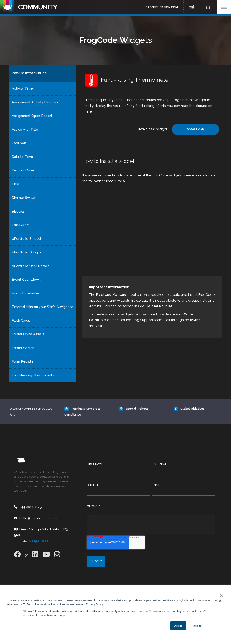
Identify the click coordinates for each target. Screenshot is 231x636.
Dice (15, 184)
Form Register (23, 361)
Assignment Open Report (32, 116)
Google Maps (38, 541)
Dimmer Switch (24, 198)
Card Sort (19, 143)
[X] (26, 554)
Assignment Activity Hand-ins (35, 102)
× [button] (220, 594)
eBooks (18, 211)
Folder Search (23, 348)
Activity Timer (23, 88)
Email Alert (20, 225)
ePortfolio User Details (30, 266)
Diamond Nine (23, 170)
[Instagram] (57, 554)
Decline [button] (197, 625)
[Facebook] (17, 554)
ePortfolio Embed (26, 239)
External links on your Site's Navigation (43, 307)
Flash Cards (21, 321)
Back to (29, 73)
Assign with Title (25, 129)
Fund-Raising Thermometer (34, 375)
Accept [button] (178, 625)
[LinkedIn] (35, 554)
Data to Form (22, 157)
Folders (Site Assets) (29, 334)
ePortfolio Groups (26, 252)
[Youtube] (46, 554)
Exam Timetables (26, 293)
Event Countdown (26, 280)
